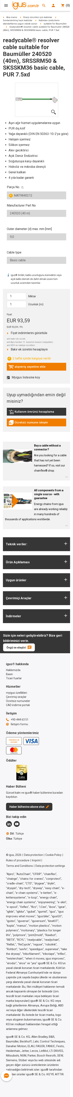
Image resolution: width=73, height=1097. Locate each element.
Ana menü (11, 17)
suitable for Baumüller (55, 23)
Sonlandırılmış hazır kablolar (17, 20)
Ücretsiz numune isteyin (28, 423)
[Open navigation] (6, 5)
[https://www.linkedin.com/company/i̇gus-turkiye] (9, 824)
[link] (36, 413)
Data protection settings (50, 865)
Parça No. (13, 187)
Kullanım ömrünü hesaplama (31, 412)
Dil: (17, 833)
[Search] (43, 5)
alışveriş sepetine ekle (27, 367)
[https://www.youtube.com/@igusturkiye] (17, 824)
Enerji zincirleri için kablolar (37, 17)
